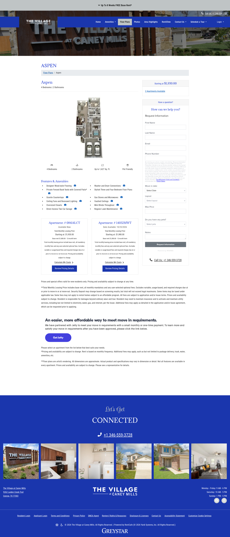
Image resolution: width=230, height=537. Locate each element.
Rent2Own (166, 22)
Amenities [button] (109, 22)
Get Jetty (58, 337)
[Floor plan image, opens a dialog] (89, 128)
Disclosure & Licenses (140, 515)
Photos (137, 22)
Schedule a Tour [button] (198, 22)
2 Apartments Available (155, 91)
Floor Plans (125, 22)
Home (98, 22)
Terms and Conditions (61, 515)
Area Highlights (151, 22)
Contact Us (156, 516)
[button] (115, 5)
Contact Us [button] (180, 22)
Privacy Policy (79, 515)
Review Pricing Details (66, 268)
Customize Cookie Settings (199, 516)
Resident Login (24, 515)
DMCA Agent (94, 515)
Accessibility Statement (175, 515)
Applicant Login (41, 515)
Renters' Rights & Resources (114, 515)
